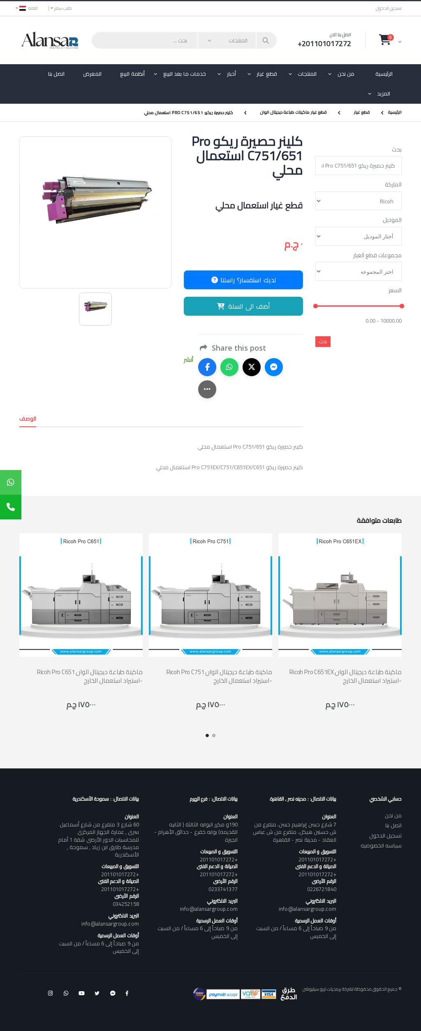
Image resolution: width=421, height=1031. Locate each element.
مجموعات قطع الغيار (377, 255)
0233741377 (223, 889)
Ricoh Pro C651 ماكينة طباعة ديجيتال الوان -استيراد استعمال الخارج (90, 676)
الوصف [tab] (27, 418)
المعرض (92, 74)
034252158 (126, 904)
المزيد (383, 93)
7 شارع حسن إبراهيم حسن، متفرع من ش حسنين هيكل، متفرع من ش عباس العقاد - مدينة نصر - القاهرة (294, 831)
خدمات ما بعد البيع (184, 74)
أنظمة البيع (132, 74)
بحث (397, 150)
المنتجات (307, 74)
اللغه (33, 8)
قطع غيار (267, 74)
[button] (390, 40)
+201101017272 (317, 859)
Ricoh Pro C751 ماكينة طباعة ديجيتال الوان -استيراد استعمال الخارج (219, 676)
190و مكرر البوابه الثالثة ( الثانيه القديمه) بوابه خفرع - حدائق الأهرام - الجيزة (195, 831)
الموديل (392, 220)
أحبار (231, 74)
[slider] (315, 306)
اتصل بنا (56, 74)
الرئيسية (384, 74)
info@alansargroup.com (307, 909)
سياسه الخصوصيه (381, 845)
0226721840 (321, 889)
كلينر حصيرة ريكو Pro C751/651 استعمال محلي (188, 112)
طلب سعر (63, 8)
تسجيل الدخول (389, 8)
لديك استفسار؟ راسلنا (247, 280)
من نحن (346, 74)
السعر (395, 290)
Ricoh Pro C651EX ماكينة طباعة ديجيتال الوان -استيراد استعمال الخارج (345, 676)
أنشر (188, 360)
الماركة (393, 185)
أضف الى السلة (249, 306)
